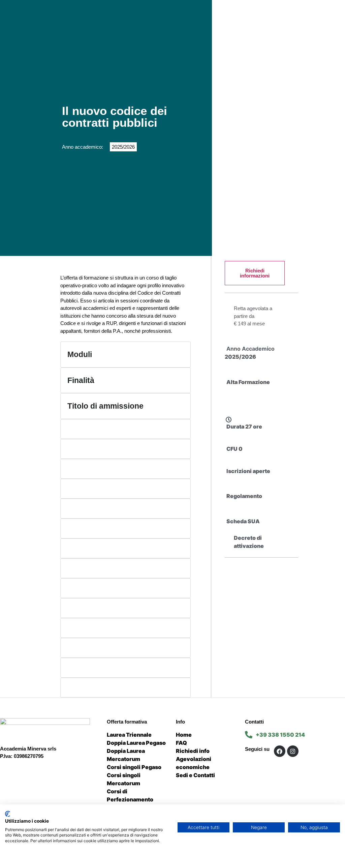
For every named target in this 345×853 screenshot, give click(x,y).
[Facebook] (279, 751)
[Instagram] (293, 751)
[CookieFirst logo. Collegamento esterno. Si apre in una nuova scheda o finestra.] (7, 814)
